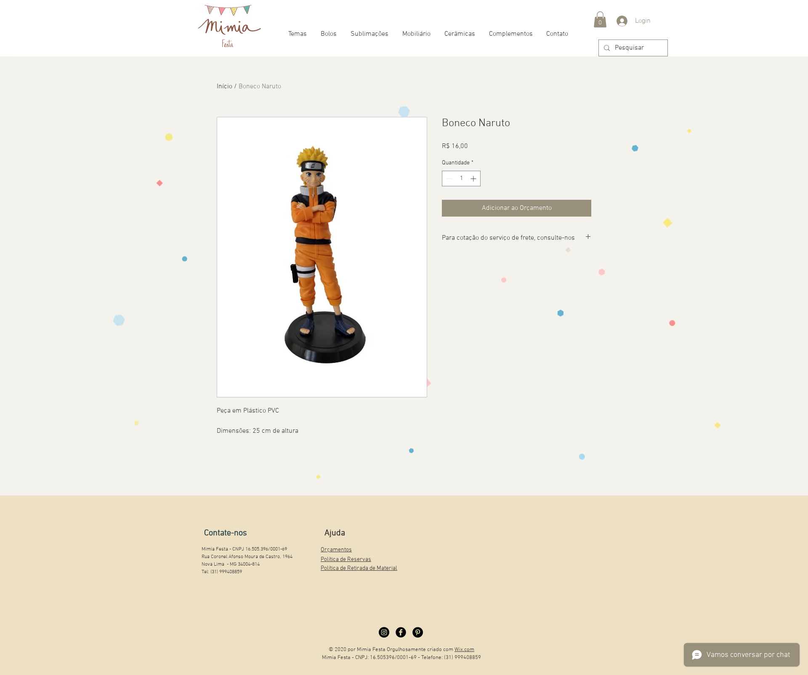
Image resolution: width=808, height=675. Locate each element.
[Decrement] (448, 178)
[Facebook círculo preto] (401, 632)
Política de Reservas (346, 559)
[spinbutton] (461, 178)
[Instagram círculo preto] (384, 632)
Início (224, 86)
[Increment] (474, 178)
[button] (600, 19)
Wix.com (464, 649)
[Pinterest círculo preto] (417, 632)
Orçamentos (336, 549)
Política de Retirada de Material (359, 568)
